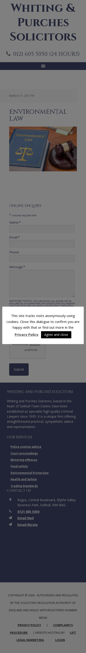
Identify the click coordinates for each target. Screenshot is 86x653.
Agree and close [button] (56, 334)
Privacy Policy (26, 334)
